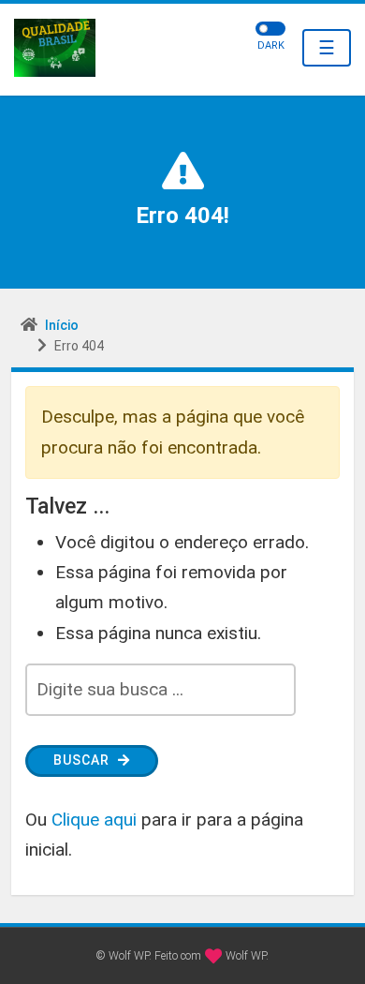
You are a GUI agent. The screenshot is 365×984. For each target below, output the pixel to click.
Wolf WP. (247, 955)
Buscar (83, 760)
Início (62, 325)
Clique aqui (94, 819)
